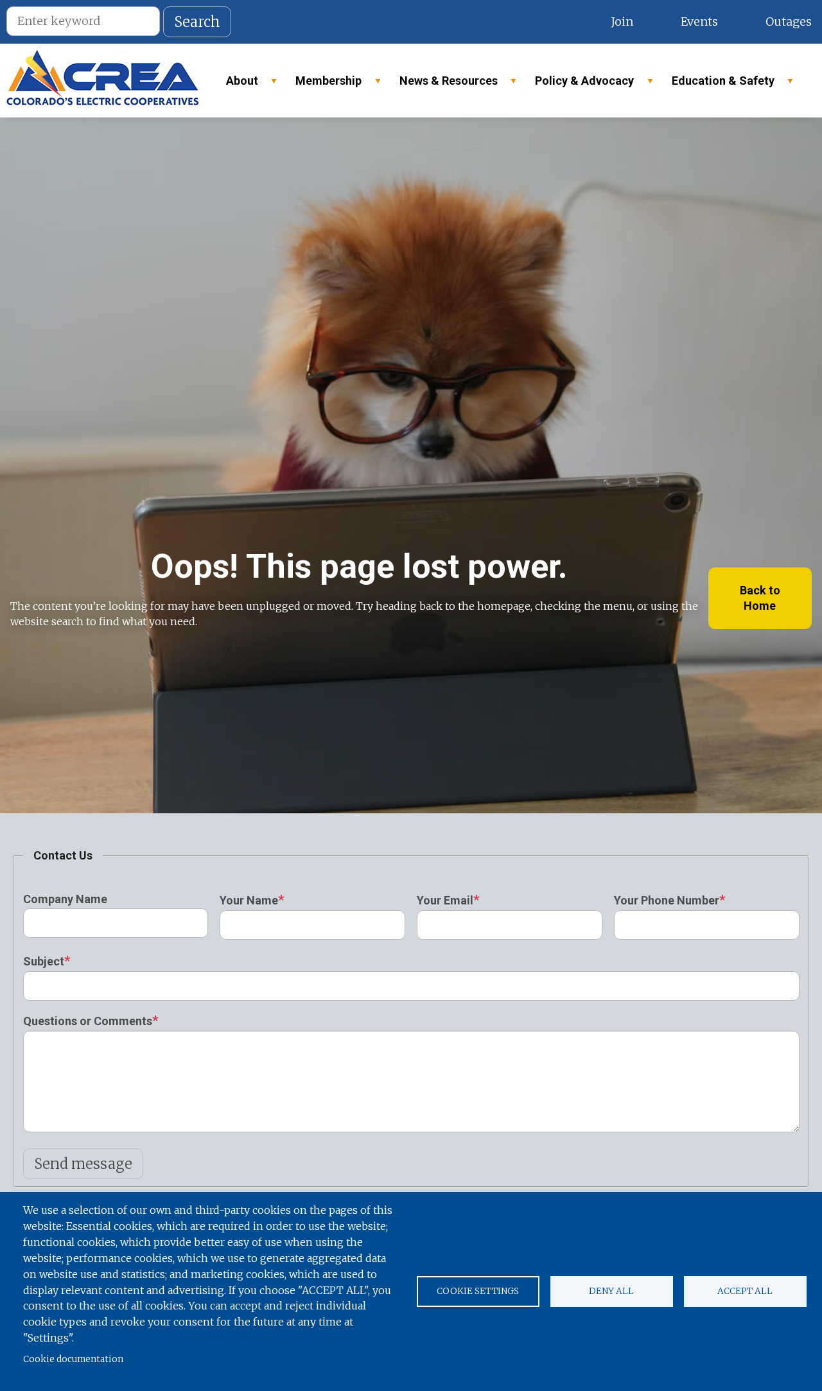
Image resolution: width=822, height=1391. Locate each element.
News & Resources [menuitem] (443, 84)
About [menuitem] (236, 84)
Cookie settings (478, 1291)
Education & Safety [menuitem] (717, 84)
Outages (788, 21)
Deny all (611, 1291)
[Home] (102, 80)
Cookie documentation (73, 1359)
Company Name (65, 899)
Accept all (745, 1291)
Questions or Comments (87, 1021)
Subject (43, 961)
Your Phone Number (666, 900)
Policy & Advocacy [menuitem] (578, 84)
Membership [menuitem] (323, 84)
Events (699, 21)
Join (622, 21)
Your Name (249, 900)
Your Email (445, 900)
